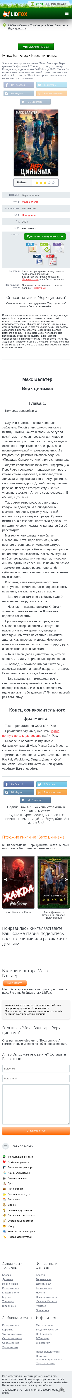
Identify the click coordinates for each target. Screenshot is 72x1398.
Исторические (10, 1288)
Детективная (43, 1283)
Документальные (17, 1178)
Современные (10, 1342)
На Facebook (18, 85)
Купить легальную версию (45, 236)
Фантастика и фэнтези (20, 1156)
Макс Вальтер (30, 201)
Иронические (10, 1283)
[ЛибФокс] (15, 13)
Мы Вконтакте (35, 102)
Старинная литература (20, 1220)
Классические (10, 1292)
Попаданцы (29, 214)
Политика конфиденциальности (49, 1357)
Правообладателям (48, 1351)
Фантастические (12, 1333)
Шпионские (9, 1305)
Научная (41, 1292)
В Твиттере (50, 85)
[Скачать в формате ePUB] (45, 252)
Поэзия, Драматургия (20, 1236)
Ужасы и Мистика (46, 1301)
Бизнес (12, 1204)
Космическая (44, 1288)
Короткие (7, 1329)
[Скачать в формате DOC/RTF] (38, 264)
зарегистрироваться (44, 1010)
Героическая (43, 1279)
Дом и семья (15, 1199)
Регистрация (58, 3)
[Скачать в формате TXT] (58, 252)
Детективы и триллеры (20, 1167)
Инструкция (39, 288)
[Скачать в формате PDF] (51, 264)
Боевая (40, 1274)
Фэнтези (41, 1305)
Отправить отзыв (36, 1130)
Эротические (10, 1347)
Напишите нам (30, 279)
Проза (11, 1183)
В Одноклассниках (53, 93)
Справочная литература (21, 1215)
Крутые (6, 1296)
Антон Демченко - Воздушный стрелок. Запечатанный (53, 915)
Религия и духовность (20, 1210)
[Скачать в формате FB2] (31, 252)
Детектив (7, 1279)
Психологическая (46, 1296)
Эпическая (42, 1310)
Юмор (11, 1226)
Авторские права (36, 46)
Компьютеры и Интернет (21, 1231)
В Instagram (17, 93)
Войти (39, 3)
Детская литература (19, 1194)
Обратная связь (45, 1363)
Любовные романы (18, 1162)
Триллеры (8, 1301)
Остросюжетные (12, 1338)
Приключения (15, 1188)
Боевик (6, 1274)
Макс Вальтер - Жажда (18, 912)
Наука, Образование (19, 1172)
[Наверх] (61, 1390)
